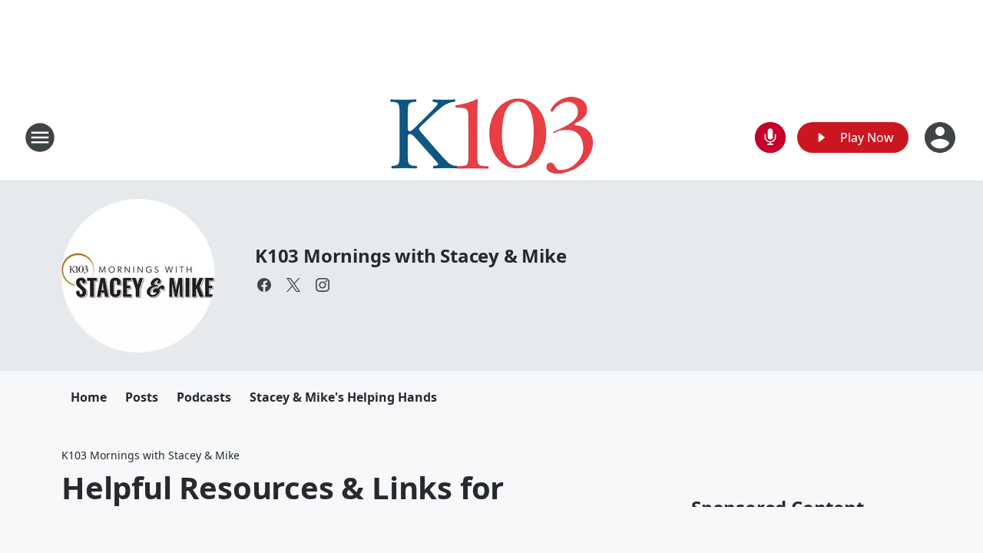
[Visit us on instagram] (322, 285)
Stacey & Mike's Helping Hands (343, 397)
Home (89, 397)
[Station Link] (491, 137)
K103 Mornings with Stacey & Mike (411, 255)
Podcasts (204, 397)
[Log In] (941, 137)
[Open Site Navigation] (40, 137)
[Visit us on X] (293, 285)
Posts (141, 397)
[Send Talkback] (770, 137)
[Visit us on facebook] (264, 285)
